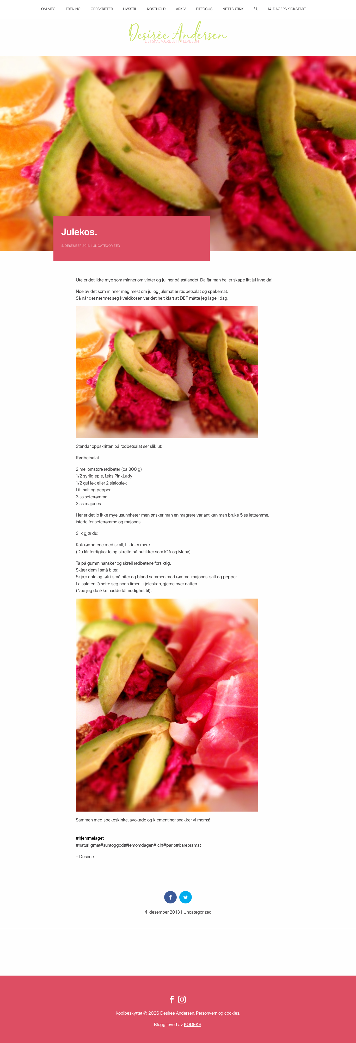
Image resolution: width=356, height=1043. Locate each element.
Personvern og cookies (217, 1013)
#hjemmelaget (90, 838)
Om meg (48, 9)
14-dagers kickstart (287, 9)
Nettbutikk (233, 9)
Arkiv (181, 9)
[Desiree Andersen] (178, 32)
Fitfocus (204, 9)
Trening (73, 9)
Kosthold (156, 9)
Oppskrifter (102, 9)
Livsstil (130, 9)
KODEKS (192, 1024)
